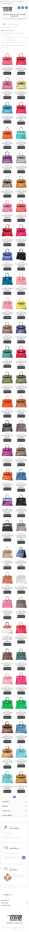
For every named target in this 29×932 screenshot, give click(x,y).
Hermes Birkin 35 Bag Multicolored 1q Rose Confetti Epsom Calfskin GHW (7, 638)
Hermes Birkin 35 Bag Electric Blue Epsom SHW (7, 264)
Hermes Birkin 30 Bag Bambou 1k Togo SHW (7, 713)
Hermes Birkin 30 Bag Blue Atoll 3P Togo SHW (21, 761)
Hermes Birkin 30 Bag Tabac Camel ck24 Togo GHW (7, 762)
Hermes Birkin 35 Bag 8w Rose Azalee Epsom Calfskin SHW (7, 612)
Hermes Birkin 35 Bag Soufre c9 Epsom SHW (21, 313)
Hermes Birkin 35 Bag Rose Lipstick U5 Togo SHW (7, 69)
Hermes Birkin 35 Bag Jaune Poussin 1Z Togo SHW (21, 93)
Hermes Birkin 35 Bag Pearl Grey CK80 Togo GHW (21, 167)
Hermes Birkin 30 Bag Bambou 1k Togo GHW (21, 713)
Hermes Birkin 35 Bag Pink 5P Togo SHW (7, 93)
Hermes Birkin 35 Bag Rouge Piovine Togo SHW (21, 69)
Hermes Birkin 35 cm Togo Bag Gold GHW (21, 412)
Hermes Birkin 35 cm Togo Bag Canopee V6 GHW (21, 387)
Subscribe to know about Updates (12, 853)
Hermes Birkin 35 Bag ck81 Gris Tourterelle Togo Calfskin (7, 563)
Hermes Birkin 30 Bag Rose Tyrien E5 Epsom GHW (21, 688)
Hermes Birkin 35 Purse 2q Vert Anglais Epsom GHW (21, 664)
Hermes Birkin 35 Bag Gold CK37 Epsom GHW (21, 192)
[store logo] (6, 9)
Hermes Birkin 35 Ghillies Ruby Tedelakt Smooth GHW (21, 362)
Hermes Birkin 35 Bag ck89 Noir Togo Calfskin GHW (7, 535)
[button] (8, 58)
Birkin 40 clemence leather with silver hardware (13, 42)
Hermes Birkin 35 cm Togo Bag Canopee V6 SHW (7, 387)
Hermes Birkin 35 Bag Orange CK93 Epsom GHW (7, 143)
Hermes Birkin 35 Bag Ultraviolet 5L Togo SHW (7, 167)
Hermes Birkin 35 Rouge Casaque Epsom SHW (7, 240)
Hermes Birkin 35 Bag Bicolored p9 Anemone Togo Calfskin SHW (7, 510)
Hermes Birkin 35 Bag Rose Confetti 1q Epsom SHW (21, 289)
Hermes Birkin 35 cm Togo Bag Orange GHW (7, 484)
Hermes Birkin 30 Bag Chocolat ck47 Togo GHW (7, 737)
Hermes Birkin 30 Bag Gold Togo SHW (21, 787)
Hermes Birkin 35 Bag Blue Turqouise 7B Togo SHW (7, 117)
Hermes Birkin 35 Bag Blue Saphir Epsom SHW (21, 337)
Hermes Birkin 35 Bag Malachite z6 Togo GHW (7, 362)
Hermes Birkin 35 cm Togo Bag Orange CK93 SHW (7, 412)
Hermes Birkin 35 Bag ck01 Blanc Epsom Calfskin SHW (21, 588)
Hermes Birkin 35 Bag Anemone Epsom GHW (7, 460)
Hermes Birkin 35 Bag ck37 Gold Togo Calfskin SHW (7, 588)
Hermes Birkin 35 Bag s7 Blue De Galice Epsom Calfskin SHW (21, 485)
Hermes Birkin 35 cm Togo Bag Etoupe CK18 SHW (21, 460)
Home (5, 18)
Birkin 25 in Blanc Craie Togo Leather (10, 40)
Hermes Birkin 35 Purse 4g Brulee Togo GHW (7, 664)
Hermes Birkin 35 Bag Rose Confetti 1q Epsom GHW (7, 313)
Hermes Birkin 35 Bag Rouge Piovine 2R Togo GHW (21, 118)
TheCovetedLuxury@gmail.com (12, 837)
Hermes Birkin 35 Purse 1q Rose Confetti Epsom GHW (7, 688)
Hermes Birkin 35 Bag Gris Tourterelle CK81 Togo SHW (7, 192)
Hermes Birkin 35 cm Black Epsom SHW (7, 436)
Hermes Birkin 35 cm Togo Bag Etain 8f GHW (21, 436)
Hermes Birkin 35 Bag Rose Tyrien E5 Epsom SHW (21, 240)
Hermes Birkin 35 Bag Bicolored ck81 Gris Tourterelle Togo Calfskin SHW (21, 536)
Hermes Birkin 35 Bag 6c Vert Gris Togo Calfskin (21, 612)
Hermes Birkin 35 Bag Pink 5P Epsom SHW (7, 216)
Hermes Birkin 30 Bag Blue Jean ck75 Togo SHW (21, 737)
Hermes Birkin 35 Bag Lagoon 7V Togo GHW (21, 143)
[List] (4, 24)
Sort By (3, 27)
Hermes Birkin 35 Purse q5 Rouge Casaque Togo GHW (21, 637)
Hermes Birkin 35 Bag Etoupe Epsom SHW (7, 337)
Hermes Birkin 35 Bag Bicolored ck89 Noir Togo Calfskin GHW (21, 510)
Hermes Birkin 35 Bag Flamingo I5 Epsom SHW (21, 216)
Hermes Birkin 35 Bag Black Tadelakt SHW (21, 264)
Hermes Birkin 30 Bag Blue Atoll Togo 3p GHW (7, 787)
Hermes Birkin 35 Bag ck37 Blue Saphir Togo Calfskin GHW (21, 563)
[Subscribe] (23, 857)
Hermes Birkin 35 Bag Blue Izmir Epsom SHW (7, 289)
